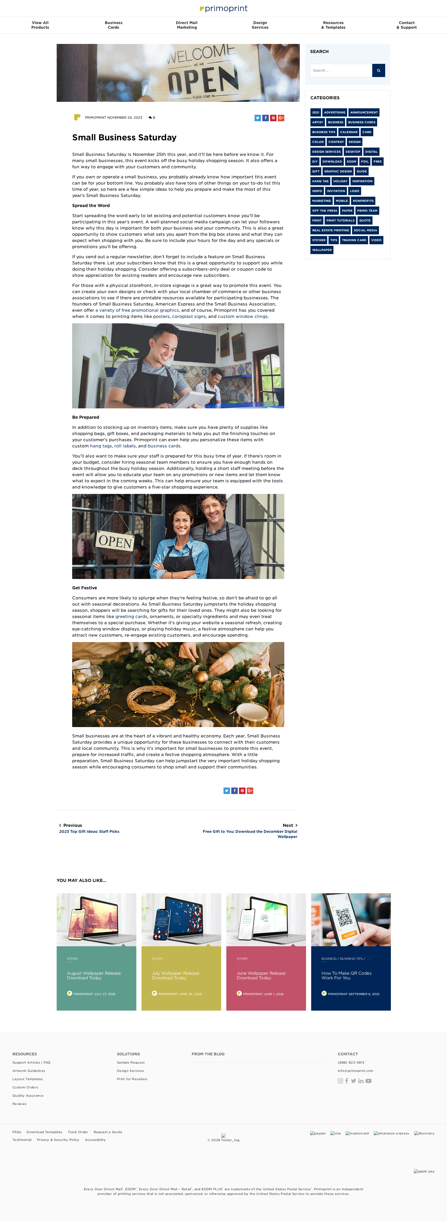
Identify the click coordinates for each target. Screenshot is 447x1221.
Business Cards (361, 122)
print (317, 220)
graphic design (338, 171)
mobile (342, 201)
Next (250, 831)
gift (315, 171)
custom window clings (243, 316)
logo (354, 191)
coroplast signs (189, 316)
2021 (315, 112)
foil (365, 161)
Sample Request (131, 1062)
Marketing (321, 201)
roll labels (125, 445)
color (318, 142)
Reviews (19, 1104)
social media (365, 230)
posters (161, 316)
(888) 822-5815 (351, 1062)
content (336, 142)
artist (317, 122)
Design (355, 142)
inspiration (362, 181)
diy (315, 161)
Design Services (326, 152)
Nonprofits (363, 201)
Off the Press (324, 210)
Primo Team (367, 210)
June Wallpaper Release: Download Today (261, 975)
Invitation (336, 191)
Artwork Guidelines (28, 1071)
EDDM (351, 161)
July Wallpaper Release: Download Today (176, 975)
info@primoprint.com (356, 1071)
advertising (334, 112)
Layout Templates (27, 1079)
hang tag (320, 181)
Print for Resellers (132, 1079)
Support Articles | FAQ (31, 1062)
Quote (365, 220)
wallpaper (322, 250)
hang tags (101, 445)
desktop (353, 152)
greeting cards (131, 616)
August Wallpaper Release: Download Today (94, 975)
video (376, 240)
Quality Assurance (27, 1095)
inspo (317, 191)
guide (362, 171)
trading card (354, 240)
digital (371, 152)
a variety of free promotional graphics (137, 310)
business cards (164, 445)
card (366, 132)
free (378, 161)
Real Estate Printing (330, 230)
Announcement (364, 112)
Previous (89, 828)
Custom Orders (25, 1087)
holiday (340, 181)
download (332, 161)
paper (347, 210)
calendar (348, 132)
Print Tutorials (340, 220)
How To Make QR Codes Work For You (346, 975)
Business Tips (323, 132)
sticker (318, 240)
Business (335, 122)
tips (333, 240)
